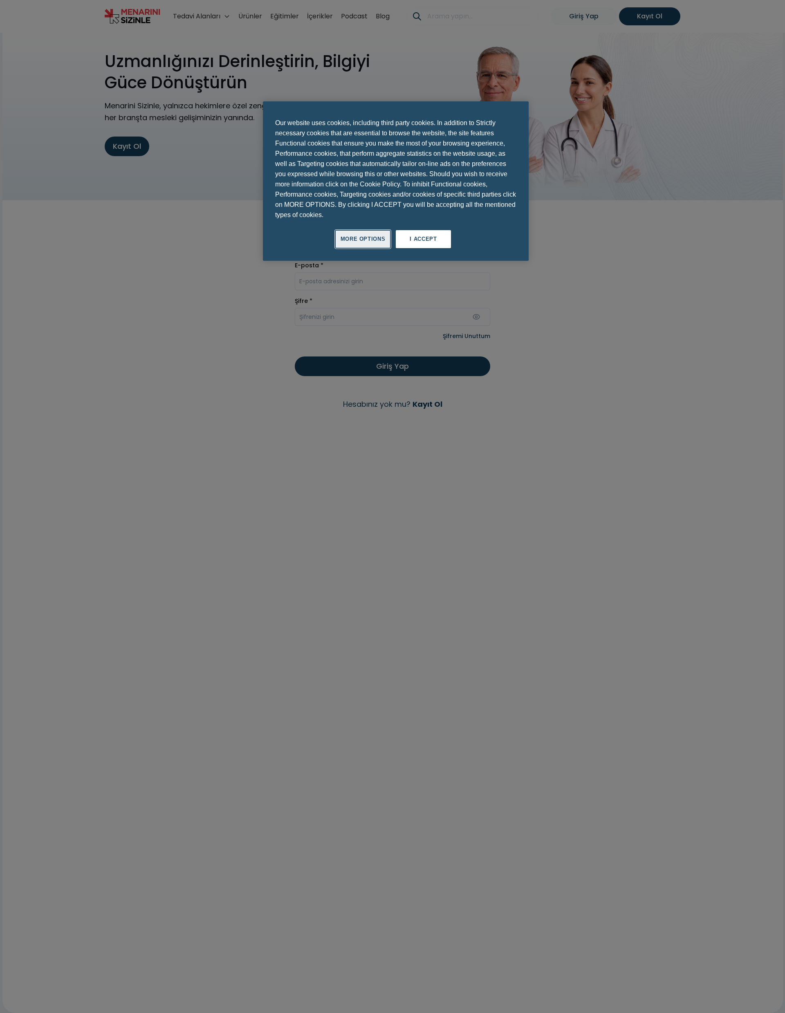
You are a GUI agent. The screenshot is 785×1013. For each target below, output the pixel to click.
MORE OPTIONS (363, 239)
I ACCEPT (423, 239)
